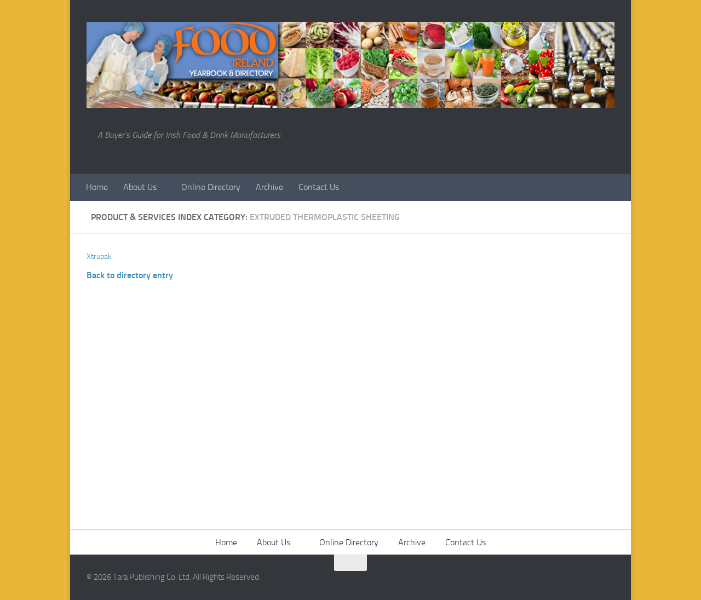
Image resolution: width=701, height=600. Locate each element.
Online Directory (210, 187)
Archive (269, 187)
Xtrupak (99, 256)
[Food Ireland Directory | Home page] (350, 65)
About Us (140, 187)
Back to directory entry (130, 275)
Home (97, 187)
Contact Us (318, 187)
